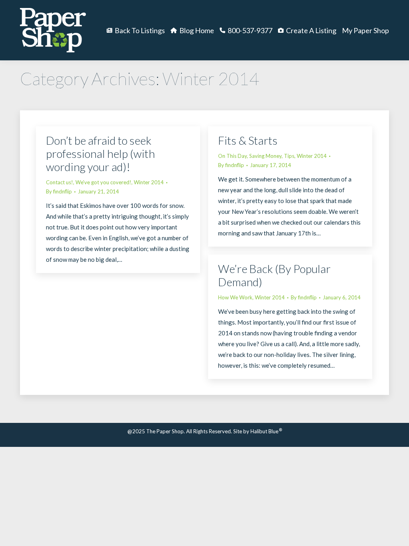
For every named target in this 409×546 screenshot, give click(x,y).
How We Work (235, 297)
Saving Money (265, 156)
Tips (289, 156)
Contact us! (59, 182)
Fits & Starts (248, 140)
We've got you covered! (103, 182)
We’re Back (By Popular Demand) (274, 275)
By (59, 191)
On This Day (232, 156)
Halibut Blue (266, 431)
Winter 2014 (149, 182)
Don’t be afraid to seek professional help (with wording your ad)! (100, 153)
